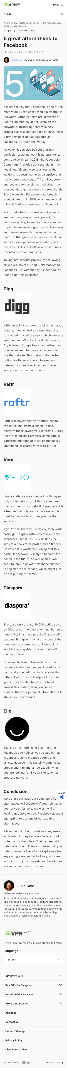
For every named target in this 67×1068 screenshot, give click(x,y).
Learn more (20, 26)
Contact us (12, 1021)
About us (10, 1012)
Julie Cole (17, 60)
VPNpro (7, 30)
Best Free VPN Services (19, 994)
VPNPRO (15, 1062)
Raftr (9, 14)
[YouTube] (24, 1062)
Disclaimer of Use (16, 1049)
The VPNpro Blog (26, 30)
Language (11, 951)
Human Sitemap (15, 1031)
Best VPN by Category (18, 985)
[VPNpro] (12, 5)
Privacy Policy (14, 1040)
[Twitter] (28, 1062)
